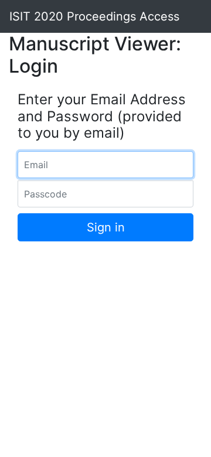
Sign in (106, 227)
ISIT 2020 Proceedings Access (94, 16)
